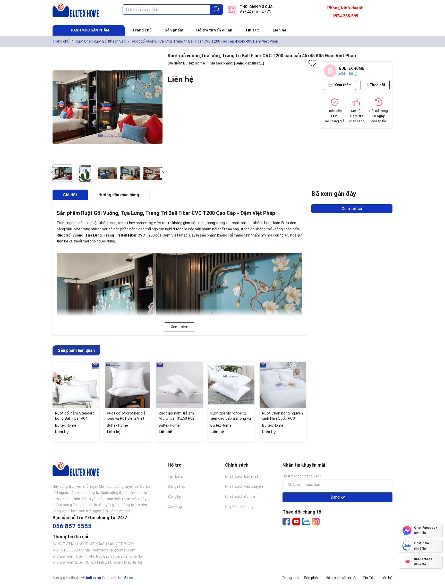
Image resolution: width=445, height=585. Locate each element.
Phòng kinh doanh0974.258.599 (345, 11)
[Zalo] (306, 522)
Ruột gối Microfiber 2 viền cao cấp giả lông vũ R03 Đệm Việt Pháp (230, 418)
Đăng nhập (176, 486)
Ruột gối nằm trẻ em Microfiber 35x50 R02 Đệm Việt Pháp (176, 418)
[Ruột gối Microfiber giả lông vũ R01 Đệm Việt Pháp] (127, 385)
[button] (163, 173)
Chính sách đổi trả (240, 496)
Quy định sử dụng (239, 507)
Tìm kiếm (175, 476)
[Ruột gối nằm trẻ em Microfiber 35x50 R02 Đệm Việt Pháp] (179, 385)
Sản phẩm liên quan (76, 350)
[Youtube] (296, 521)
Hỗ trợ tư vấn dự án (214, 30)
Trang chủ (142, 30)
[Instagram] (316, 521)
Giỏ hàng (175, 507)
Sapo (128, 578)
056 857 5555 (72, 526)
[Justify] (216, 9)
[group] (107, 107)
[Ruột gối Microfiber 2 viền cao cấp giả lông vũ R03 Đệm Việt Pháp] (231, 385)
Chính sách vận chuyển (244, 486)
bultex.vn (93, 578)
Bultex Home (194, 63)
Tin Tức (252, 30)
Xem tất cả (352, 208)
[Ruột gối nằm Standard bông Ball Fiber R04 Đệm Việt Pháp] (76, 385)
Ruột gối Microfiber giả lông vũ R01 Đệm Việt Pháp (126, 418)
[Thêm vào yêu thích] (312, 63)
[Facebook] (286, 521)
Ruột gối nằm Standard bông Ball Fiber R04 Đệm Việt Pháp (75, 418)
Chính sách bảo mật (241, 476)
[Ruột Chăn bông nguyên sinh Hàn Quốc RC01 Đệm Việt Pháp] (283, 385)
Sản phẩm (174, 30)
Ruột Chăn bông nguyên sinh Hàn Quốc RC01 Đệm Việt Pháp (282, 418)
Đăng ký (174, 496)
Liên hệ (279, 30)
